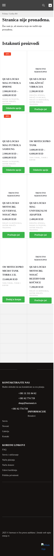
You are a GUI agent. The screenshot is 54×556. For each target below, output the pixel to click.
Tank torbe (34, 157)
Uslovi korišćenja (9, 470)
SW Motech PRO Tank (39, 143)
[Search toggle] (43, 5)
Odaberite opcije (13, 108)
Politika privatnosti (10, 475)
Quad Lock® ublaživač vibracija (37, 83)
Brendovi (32, 416)
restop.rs (5, 536)
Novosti (5, 426)
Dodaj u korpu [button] (13, 299)
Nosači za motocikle (38, 100)
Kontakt (5, 436)
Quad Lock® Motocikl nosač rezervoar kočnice (37, 275)
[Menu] (6, 5)
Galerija (5, 431)
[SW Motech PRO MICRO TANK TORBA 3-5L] (13, 251)
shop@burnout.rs (27, 403)
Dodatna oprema (37, 95)
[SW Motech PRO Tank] (40, 125)
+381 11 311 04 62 (27, 393)
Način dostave (8, 465)
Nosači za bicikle (37, 97)
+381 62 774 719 (26, 398)
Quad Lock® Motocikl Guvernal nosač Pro (10, 209)
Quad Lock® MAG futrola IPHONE (11, 83)
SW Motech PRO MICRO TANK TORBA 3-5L (12, 271)
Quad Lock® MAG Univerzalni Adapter (38, 209)
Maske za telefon (10, 99)
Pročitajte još (40, 109)
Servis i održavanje (10, 455)
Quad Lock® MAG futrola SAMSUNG (11, 145)
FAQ (4, 449)
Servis (5, 421)
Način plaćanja (8, 460)
